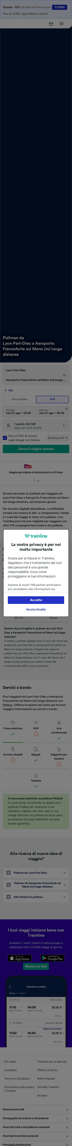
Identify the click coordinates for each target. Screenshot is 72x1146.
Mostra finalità (36, 609)
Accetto (36, 600)
